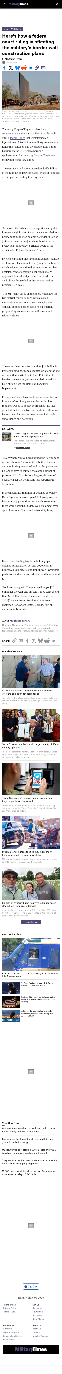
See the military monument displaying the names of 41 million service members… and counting (38, 999)
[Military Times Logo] (18, 4)
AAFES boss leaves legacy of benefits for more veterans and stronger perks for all (27, 692)
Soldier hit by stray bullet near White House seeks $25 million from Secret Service (29, 904)
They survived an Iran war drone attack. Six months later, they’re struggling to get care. (29, 1161)
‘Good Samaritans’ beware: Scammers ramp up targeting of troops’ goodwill (27, 799)
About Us (37, 1328)
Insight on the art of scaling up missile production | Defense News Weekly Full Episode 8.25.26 (37, 1013)
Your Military (13, 29)
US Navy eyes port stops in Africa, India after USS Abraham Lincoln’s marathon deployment (29, 1151)
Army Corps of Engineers (41, 155)
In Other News (11, 651)
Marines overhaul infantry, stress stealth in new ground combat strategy (27, 1140)
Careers (36, 1332)
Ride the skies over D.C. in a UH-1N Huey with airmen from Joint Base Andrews (30, 975)
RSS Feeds (37, 1315)
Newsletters (38, 1311)
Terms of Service (11, 1311)
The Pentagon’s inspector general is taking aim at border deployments (36, 435)
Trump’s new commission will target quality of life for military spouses (31, 745)
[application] (31, 954)
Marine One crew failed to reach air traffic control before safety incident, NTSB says (28, 1130)
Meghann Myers (13, 59)
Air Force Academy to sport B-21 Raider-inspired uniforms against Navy (37, 984)
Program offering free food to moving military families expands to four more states (27, 853)
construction (9, 133)
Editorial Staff (9, 1339)
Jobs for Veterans (40, 1335)
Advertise (7, 1328)
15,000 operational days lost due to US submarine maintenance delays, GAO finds (29, 1172)
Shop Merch (38, 1318)
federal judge (17, 137)
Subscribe (37, 1307)
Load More (31, 922)
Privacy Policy (9, 1307)
